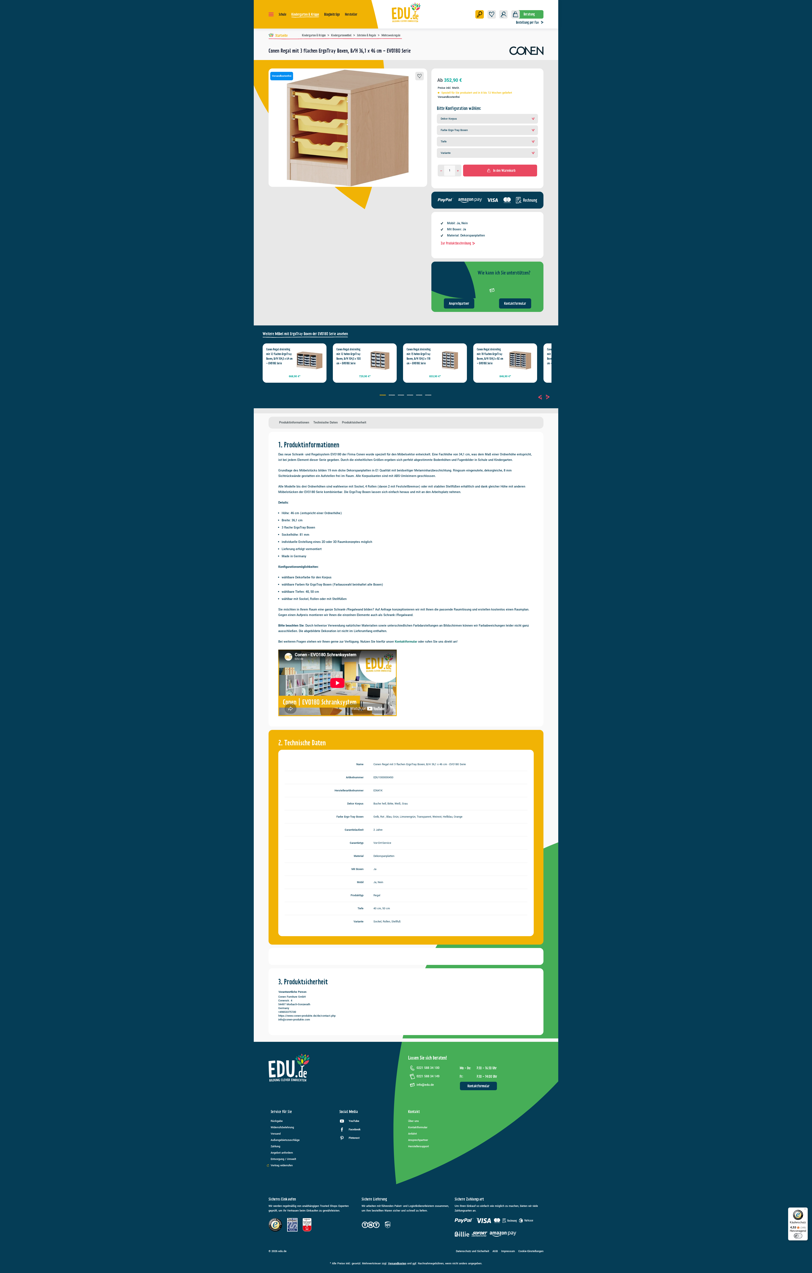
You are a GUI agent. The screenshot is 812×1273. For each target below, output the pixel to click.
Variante (446, 153)
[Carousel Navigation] (543, 397)
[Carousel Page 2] (392, 395)
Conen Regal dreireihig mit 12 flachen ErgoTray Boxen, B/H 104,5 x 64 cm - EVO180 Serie (279, 356)
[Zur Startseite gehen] (406, 12)
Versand (276, 1134)
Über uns (413, 1121)
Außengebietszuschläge (285, 1140)
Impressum (508, 1251)
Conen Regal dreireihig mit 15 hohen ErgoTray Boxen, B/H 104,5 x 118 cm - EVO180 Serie (419, 356)
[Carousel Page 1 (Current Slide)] (383, 395)
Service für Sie (281, 1111)
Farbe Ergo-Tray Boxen (454, 130)
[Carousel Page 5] (419, 395)
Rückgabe (277, 1121)
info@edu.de (425, 1085)
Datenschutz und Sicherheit (472, 1251)
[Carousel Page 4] (410, 395)
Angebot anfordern (282, 1153)
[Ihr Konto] (503, 14)
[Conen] (526, 52)
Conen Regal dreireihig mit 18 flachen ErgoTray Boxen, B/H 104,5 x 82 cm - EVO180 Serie (490, 356)
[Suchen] (479, 14)
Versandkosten (397, 1263)
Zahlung (275, 1146)
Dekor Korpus (449, 119)
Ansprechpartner (459, 303)
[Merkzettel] (492, 14)
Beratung (529, 14)
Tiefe (444, 141)
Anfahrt (412, 1134)
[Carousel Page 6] (428, 395)
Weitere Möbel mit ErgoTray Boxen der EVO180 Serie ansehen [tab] (305, 333)
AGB (495, 1251)
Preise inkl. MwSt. (449, 88)
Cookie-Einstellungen (530, 1251)
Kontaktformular (515, 303)
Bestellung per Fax (527, 22)
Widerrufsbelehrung (282, 1127)
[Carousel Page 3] (401, 395)
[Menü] (271, 14)
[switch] (798, 1235)
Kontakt (414, 1111)
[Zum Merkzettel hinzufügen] (419, 76)
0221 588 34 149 (428, 1076)
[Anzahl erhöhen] (458, 170)
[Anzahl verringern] (441, 170)
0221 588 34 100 (428, 1068)
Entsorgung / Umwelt (283, 1159)
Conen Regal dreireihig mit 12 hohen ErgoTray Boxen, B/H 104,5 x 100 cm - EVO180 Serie (348, 356)
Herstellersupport (418, 1146)
